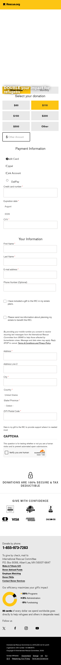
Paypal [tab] (9, 165)
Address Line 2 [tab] (10, 364)
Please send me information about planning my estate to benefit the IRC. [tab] (30, 318)
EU (46, 656)
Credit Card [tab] (12, 158)
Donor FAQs (8, 577)
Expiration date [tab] (11, 201)
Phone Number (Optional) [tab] (15, 282)
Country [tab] (8, 389)
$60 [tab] (16, 105)
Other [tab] (44, 126)
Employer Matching (11, 573)
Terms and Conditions (40, 658)
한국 (8, 658)
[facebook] (15, 628)
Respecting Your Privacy (21, 658)
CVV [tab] (6, 219)
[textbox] (16, 137)
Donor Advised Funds (12, 569)
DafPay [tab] (15, 181)
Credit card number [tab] (13, 186)
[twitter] (4, 628)
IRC (16, 4)
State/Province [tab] (12, 400)
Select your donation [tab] (30, 96)
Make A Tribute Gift (11, 566)
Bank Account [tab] (13, 173)
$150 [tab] (16, 115)
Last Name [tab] (9, 256)
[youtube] (37, 628)
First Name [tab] (9, 243)
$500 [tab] (16, 126)
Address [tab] (8, 351)
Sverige (35, 656)
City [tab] (6, 377)
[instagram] (26, 628)
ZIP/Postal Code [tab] (12, 411)
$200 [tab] (45, 115)
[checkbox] (5, 301)
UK (42, 656)
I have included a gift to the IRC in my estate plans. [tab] (29, 302)
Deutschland (26, 656)
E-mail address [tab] (11, 269)
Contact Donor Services (13, 581)
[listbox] (30, 206)
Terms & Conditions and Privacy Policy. (34, 343)
